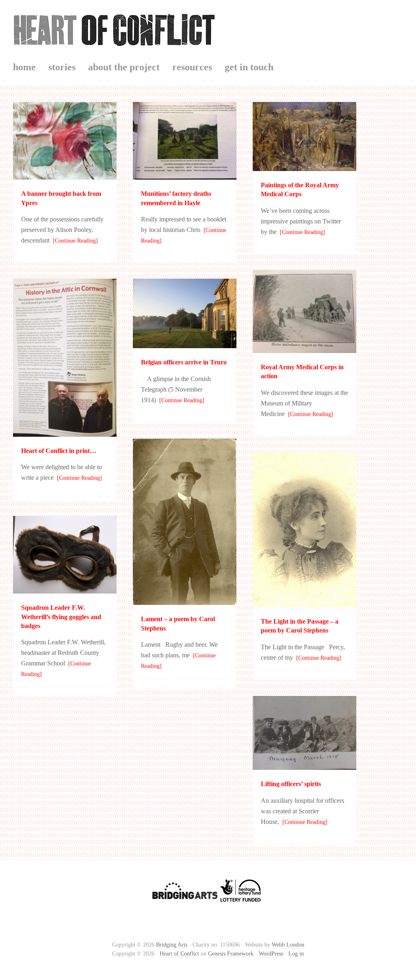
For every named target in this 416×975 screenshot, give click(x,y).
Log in (296, 954)
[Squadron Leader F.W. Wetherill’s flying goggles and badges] (65, 589)
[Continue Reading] (74, 241)
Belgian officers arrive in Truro (184, 362)
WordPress (271, 954)
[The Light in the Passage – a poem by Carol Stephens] (304, 603)
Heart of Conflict (208, 28)
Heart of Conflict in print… (58, 450)
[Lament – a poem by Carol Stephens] (184, 601)
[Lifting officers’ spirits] (304, 766)
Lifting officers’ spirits (291, 783)
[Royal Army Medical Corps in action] (304, 349)
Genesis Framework (231, 954)
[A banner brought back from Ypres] (65, 175)
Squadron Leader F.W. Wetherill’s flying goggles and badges (61, 616)
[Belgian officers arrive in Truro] (184, 344)
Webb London (288, 945)
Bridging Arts (171, 945)
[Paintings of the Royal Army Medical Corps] (304, 167)
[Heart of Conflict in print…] (65, 432)
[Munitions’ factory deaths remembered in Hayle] (184, 175)
